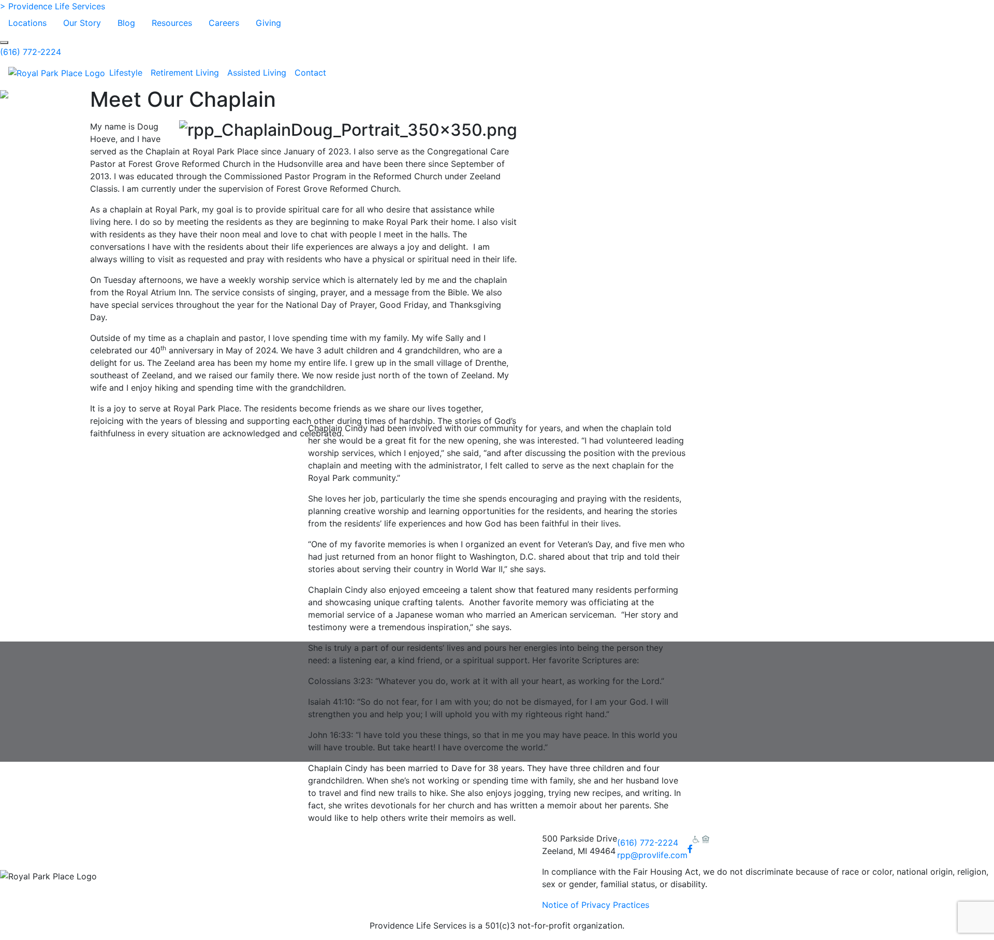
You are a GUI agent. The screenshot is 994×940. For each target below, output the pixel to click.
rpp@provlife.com (652, 855)
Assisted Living (256, 72)
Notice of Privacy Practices (595, 905)
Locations (27, 23)
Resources (172, 23)
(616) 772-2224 (30, 52)
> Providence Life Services (52, 6)
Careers (224, 23)
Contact (310, 72)
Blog (126, 23)
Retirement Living (185, 72)
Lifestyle (125, 72)
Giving (268, 23)
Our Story (82, 23)
